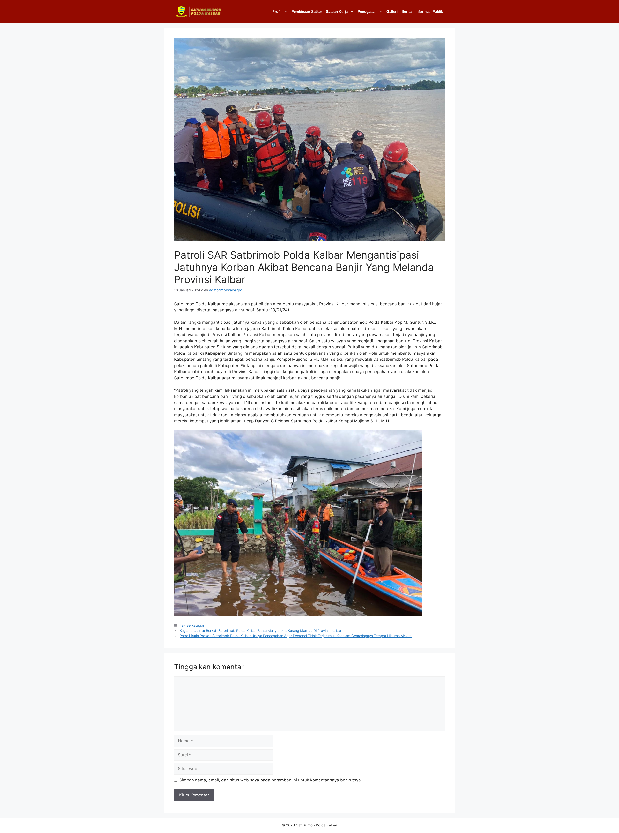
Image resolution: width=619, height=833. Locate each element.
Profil (276, 11)
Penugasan (367, 11)
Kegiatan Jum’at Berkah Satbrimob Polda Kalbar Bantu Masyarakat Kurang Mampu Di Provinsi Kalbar (260, 631)
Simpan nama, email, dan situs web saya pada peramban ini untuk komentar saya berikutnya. (270, 780)
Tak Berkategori (192, 625)
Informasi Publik (429, 11)
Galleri (392, 11)
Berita (406, 11)
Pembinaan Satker (306, 11)
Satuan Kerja (337, 11)
